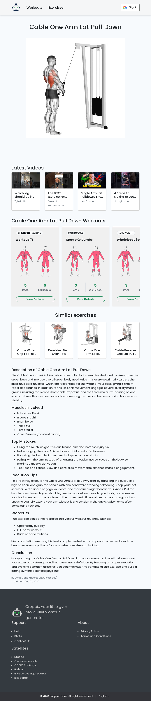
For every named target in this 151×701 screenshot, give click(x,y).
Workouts (35, 7)
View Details (35, 299)
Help (17, 631)
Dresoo (19, 657)
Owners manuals (25, 661)
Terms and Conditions (96, 636)
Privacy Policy (90, 631)
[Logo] (16, 7)
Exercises (56, 7)
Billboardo (21, 678)
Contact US (22, 641)
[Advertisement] (81, 149)
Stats (18, 636)
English (103, 696)
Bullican (19, 669)
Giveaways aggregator (30, 673)
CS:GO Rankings (25, 665)
